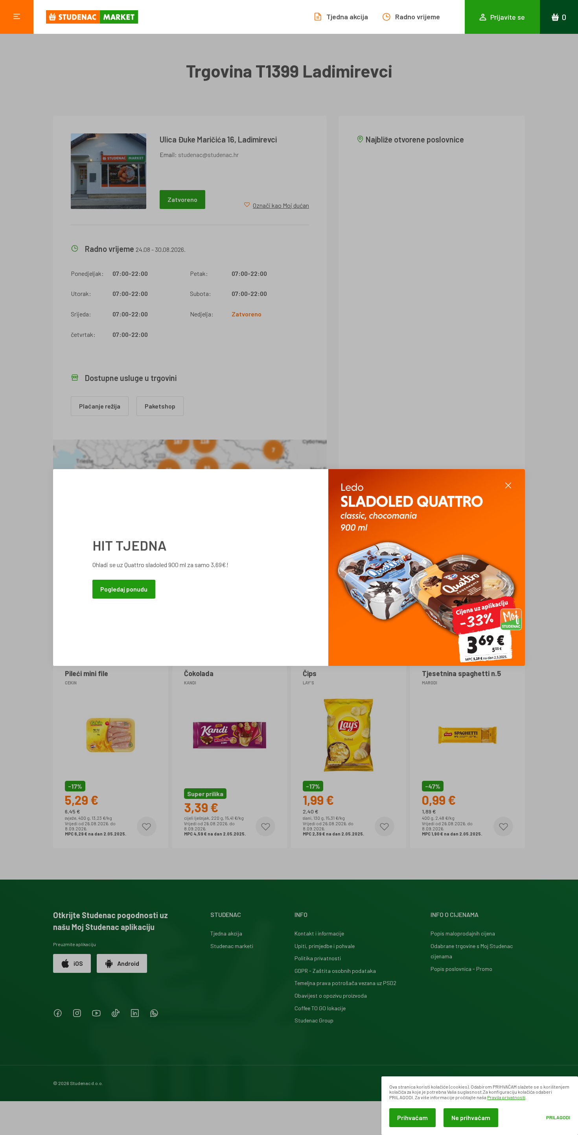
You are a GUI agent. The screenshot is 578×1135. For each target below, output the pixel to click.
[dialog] (479, 1105)
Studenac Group (314, 1020)
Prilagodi (558, 1117)
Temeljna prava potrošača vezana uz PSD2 (345, 983)
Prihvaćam (412, 1117)
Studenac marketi (231, 946)
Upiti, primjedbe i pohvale (325, 946)
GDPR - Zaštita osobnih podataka (335, 970)
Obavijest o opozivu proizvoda (331, 995)
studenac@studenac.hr (208, 154)
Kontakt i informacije (319, 933)
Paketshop (160, 406)
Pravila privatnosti (506, 1097)
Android (128, 963)
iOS (78, 963)
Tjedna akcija (226, 933)
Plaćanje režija (99, 406)
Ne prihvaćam (470, 1117)
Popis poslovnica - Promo (461, 968)
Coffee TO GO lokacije (320, 1008)
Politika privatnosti (318, 958)
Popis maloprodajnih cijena (463, 933)
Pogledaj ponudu (123, 589)
